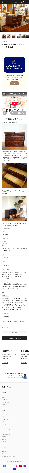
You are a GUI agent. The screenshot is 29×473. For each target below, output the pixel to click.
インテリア (4, 414)
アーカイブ (4, 424)
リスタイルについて (7, 434)
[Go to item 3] (13, 36)
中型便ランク (5, 295)
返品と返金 (4, 399)
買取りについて (5, 404)
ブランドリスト (5, 419)
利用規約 (4, 451)
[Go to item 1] (4, 36)
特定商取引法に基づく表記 (8, 456)
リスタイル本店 (5, 316)
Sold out (14, 332)
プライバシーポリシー (7, 454)
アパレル (4, 417)
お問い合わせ (23, 248)
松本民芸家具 (5, 41)
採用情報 (4, 439)
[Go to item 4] (18, 36)
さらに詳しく (5, 362)
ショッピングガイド (7, 402)
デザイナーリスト (6, 422)
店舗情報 (4, 436)
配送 (3, 397)
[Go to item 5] (23, 36)
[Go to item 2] (8, 36)
